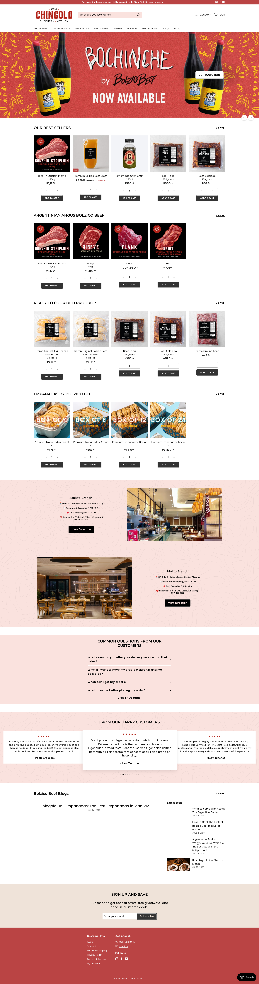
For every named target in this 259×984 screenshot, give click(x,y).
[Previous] (244, 117)
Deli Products (61, 28)
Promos (132, 28)
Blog (177, 28)
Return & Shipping (97, 950)
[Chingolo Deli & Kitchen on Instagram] (116, 958)
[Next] (251, 117)
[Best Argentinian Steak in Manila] (178, 864)
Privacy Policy (94, 954)
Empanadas (82, 28)
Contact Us (93, 946)
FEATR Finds (101, 28)
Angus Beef (40, 28)
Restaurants (150, 28)
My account (93, 963)
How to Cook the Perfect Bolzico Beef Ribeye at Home (207, 825)
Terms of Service (96, 959)
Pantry (117, 28)
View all (220, 127)
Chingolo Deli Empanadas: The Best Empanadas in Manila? (94, 805)
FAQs (166, 28)
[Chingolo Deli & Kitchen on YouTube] (126, 958)
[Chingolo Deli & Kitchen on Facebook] (121, 958)
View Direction (81, 529)
